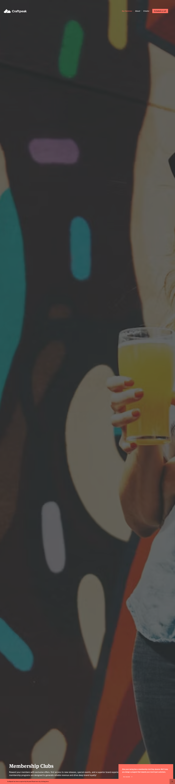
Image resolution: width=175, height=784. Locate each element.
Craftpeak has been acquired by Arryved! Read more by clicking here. (28, 781)
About (137, 11)
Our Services (127, 11)
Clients (146, 11)
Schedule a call (160, 11)
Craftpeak (15, 11)
